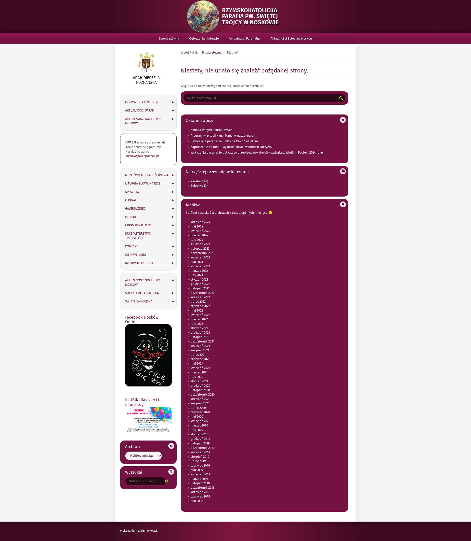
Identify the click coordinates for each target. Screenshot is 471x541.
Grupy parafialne (138, 225)
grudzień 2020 (200, 386)
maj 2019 (197, 470)
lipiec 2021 (198, 355)
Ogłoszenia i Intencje (204, 38)
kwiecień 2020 (200, 421)
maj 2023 (197, 262)
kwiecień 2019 (200, 474)
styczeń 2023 (199, 279)
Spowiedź (132, 192)
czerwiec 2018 (200, 496)
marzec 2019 (199, 479)
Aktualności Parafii (140, 110)
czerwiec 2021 (200, 359)
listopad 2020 (200, 390)
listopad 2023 (200, 248)
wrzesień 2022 (200, 297)
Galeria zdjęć (135, 208)
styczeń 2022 (199, 328)
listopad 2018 (200, 483)
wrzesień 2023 (200, 257)
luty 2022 (197, 324)
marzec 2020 (199, 425)
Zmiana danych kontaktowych (211, 130)
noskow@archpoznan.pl (142, 156)
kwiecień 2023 (200, 266)
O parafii (131, 200)
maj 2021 (197, 363)
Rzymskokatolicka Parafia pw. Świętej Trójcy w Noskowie (253, 16)
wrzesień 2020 (200, 399)
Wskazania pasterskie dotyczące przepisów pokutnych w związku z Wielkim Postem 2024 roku (257, 152)
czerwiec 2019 (200, 465)
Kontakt (131, 246)
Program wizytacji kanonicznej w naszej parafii (224, 135)
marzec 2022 (199, 319)
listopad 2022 (200, 288)
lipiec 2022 (198, 301)
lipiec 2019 (198, 461)
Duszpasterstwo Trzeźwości (138, 235)
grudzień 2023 (200, 244)
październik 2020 (203, 394)
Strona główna (169, 38)
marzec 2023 (199, 271)
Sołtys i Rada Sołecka (142, 293)
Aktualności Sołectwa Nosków (291, 38)
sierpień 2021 (200, 350)
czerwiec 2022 (200, 306)
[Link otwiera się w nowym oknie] (146, 86)
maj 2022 (197, 310)
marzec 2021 (199, 372)
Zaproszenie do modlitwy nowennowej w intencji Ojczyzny (231, 147)
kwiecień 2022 (200, 315)
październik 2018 (203, 487)
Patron (130, 217)
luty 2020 (197, 430)
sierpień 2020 (200, 403)
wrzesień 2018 (200, 492)
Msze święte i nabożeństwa (146, 175)
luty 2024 (197, 240)
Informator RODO (139, 263)
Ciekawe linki (135, 255)
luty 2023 (197, 275)
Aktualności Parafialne (245, 38)
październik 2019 (203, 448)
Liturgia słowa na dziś (142, 183)
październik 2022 (202, 293)
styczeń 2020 (199, 434)
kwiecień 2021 (200, 368)
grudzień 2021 (200, 332)
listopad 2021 (200, 337)
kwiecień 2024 (200, 231)
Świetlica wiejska (138, 301)
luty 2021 (197, 377)
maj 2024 (197, 226)
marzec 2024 (199, 235)
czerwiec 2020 (200, 412)
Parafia (196, 181)
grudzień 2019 (200, 439)
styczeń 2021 (199, 381)
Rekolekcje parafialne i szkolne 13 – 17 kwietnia (224, 141)
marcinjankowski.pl (137, 534)
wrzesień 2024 (200, 222)
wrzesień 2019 (200, 452)
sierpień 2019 (200, 457)
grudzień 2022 (200, 284)
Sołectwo (197, 186)
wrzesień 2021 (200, 346)
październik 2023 (202, 253)
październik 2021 (202, 341)
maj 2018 (197, 501)
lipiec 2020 (198, 408)
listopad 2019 (200, 443)
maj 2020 (197, 416)
